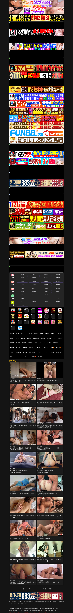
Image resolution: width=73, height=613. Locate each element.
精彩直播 (49, 338)
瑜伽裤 (46, 291)
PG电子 (41, 333)
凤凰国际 (29, 338)
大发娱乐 (12, 347)
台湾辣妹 (22, 281)
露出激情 (34, 295)
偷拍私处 (30, 343)
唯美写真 (46, 295)
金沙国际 (25, 352)
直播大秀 (52, 352)
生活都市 (22, 301)
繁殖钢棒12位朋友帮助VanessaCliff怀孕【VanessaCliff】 (48, 448)
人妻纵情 (46, 301)
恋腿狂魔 (58, 288)
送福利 (59, 333)
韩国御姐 (34, 281)
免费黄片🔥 (33, 356)
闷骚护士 (58, 291)
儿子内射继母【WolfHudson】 (45, 538)
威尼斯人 (12, 333)
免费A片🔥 (18, 356)
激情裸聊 (45, 347)
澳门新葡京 (55, 343)
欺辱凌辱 (22, 284)
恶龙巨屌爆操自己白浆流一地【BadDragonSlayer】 (45, 471)
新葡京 (11, 338)
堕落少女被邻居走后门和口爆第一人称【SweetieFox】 (47, 494)
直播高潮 (43, 338)
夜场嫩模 (42, 343)
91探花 (34, 284)
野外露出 (58, 284)
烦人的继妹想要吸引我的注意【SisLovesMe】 (49, 403)
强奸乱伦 (34, 274)
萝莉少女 (58, 274)
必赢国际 (23, 338)
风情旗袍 (22, 291)
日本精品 (34, 277)
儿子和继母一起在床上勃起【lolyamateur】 (22, 493)
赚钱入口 (40, 356)
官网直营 (30, 333)
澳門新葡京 (18, 347)
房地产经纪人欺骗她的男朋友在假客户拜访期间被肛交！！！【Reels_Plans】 (23, 426)
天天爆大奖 (18, 352)
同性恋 (58, 298)
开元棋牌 (23, 333)
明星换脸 (34, 291)
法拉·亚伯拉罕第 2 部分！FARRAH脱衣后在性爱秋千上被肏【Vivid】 (22, 381)
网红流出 (46, 284)
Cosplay (46, 277)
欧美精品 (46, 274)
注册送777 (53, 333)
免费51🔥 (52, 347)
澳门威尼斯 (58, 352)
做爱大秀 (45, 352)
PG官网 (17, 333)
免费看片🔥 (32, 347)
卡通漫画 (22, 295)
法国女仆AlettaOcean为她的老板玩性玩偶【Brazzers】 (21, 403)
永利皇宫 (25, 347)
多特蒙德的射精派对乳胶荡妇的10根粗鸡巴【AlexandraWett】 (49, 560)
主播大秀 (12, 343)
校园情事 (34, 301)
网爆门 (58, 295)
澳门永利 (36, 333)
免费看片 (39, 352)
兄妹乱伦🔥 (26, 356)
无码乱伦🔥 (58, 347)
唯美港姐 (46, 281)
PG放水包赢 (36, 338)
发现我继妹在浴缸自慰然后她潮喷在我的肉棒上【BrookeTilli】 (23, 560)
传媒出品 (22, 298)
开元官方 (12, 352)
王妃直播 (18, 343)
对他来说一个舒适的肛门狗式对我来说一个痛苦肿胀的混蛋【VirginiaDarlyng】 (23, 582)
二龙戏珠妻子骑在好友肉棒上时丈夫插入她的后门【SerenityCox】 (23, 516)
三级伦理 (22, 277)
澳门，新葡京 (32, 352)
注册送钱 (47, 333)
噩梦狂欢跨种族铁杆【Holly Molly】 (20, 538)
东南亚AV (58, 281)
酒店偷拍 (60, 338)
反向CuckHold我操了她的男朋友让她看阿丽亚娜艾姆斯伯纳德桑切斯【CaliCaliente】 (49, 426)
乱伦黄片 (24, 343)
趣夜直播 (36, 343)
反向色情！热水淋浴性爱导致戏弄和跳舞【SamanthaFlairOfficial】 (21, 448)
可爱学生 (46, 288)
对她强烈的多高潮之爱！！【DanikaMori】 (49, 582)
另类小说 (22, 305)
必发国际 (49, 343)
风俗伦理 (58, 301)
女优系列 (34, 288)
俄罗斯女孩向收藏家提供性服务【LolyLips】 (49, 516)
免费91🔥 (12, 356)
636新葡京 (39, 347)
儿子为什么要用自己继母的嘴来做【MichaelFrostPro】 (19, 471)
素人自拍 (58, 277)
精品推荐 (22, 274)
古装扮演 (22, 288)
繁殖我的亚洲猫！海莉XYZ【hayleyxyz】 (48, 380)
